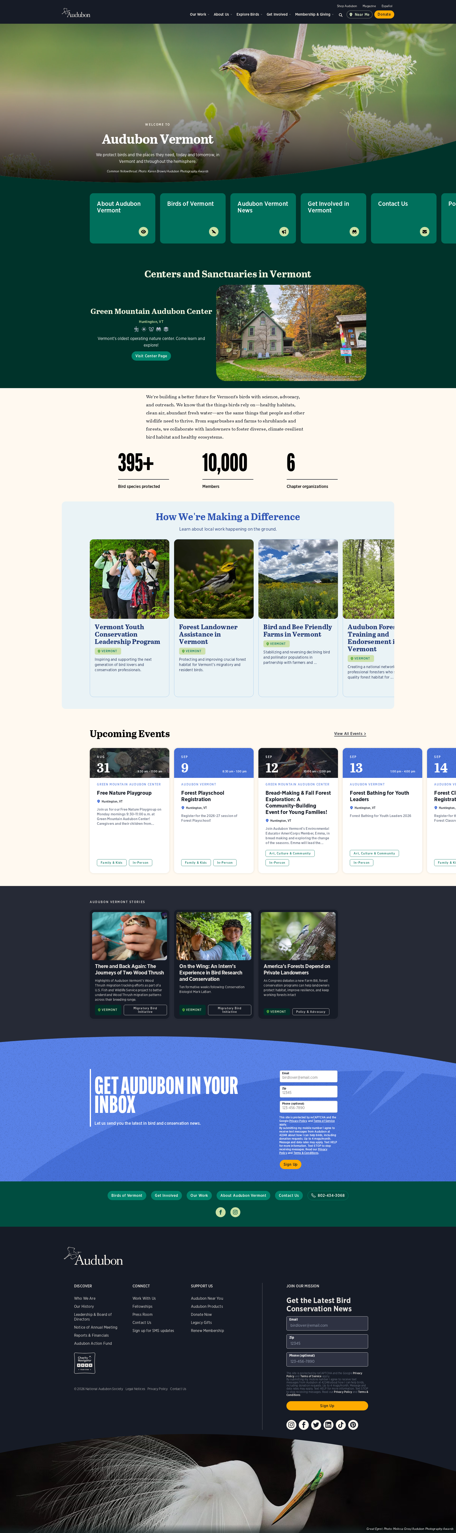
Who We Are (84, 1298)
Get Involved (277, 14)
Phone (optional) (293, 1103)
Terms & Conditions (306, 1153)
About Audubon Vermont (119, 207)
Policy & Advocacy (311, 1012)
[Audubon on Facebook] (304, 1425)
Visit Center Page (151, 356)
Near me (362, 14)
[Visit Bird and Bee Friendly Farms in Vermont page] (298, 618)
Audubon (76, 12)
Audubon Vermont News (263, 207)
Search (341, 14)
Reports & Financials (91, 1335)
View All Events (348, 733)
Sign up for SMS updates (153, 1330)
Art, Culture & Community (290, 853)
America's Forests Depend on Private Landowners (298, 964)
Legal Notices (135, 1389)
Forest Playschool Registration (214, 810)
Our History (84, 1306)
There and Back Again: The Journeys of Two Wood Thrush (129, 964)
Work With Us (144, 1298)
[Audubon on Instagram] (291, 1425)
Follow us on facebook (221, 1212)
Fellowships (142, 1306)
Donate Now (201, 1314)
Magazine (369, 6)
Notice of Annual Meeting (95, 1327)
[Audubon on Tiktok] (341, 1425)
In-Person (141, 862)
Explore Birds (248, 14)
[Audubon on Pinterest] (353, 1425)
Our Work (198, 14)
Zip (284, 1088)
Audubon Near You (207, 1298)
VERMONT (109, 651)
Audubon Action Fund (93, 1343)
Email (285, 1073)
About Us (221, 14)
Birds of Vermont (190, 203)
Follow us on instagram (235, 1212)
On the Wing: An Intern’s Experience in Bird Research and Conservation (214, 964)
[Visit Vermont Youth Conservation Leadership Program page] (129, 618)
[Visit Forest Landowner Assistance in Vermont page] (213, 618)
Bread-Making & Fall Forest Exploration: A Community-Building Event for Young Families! (298, 810)
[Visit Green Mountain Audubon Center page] (228, 333)
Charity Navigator (84, 1363)
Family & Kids (112, 862)
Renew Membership (207, 1330)
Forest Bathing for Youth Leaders (382, 810)
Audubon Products (207, 1306)
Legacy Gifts (201, 1322)
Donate (384, 14)
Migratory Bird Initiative (145, 1010)
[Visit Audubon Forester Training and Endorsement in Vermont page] (382, 618)
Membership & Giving (312, 14)
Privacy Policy (298, 1121)
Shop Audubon (347, 6)
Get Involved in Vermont (328, 207)
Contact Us (393, 203)
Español (387, 6)
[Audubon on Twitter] (316, 1425)
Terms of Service (324, 1121)
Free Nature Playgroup (129, 810)
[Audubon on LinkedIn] (328, 1425)
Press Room (142, 1314)
